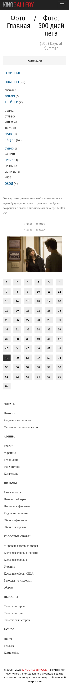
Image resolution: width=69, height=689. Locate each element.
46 (38, 348)
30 (59, 320)
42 (59, 338)
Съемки (9, 148)
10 (38, 291)
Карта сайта (11, 652)
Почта (8, 638)
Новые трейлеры (15, 499)
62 (17, 376)
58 (38, 367)
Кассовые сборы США (19, 573)
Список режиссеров (17, 620)
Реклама (9, 645)
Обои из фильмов (15, 520)
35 (48, 329)
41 (48, 338)
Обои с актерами (15, 527)
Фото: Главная (18, 22)
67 (6, 386)
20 (17, 310)
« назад (28, 223)
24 (59, 310)
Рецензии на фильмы (17, 420)
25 (6, 320)
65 (48, 376)
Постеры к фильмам (17, 506)
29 (48, 320)
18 (59, 301)
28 (38, 320)
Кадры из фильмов (16, 513)
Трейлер (11, 102)
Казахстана (11, 473)
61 (6, 376)
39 (27, 338)
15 (27, 301)
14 (17, 301)
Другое (9, 134)
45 (27, 348)
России (8, 446)
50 (17, 357)
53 (48, 357)
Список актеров (14, 606)
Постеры (12, 82)
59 (48, 367)
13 (6, 301)
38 (17, 338)
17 (48, 301)
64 (38, 376)
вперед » (41, 223)
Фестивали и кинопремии (21, 427)
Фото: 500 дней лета (51, 25)
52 (38, 357)
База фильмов (13, 492)
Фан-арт (10, 96)
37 (6, 338)
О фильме (13, 73)
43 (6, 348)
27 (27, 320)
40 (38, 338)
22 (38, 310)
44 (17, 348)
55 (6, 367)
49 (6, 357)
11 (49, 291)
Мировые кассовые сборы (21, 545)
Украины (10, 452)
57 (27, 367)
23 (48, 310)
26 (17, 320)
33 (27, 329)
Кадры (10, 140)
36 (59, 329)
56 (17, 367)
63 (27, 376)
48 (59, 348)
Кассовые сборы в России (21, 552)
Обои (9, 183)
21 (27, 310)
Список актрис (13, 613)
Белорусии (11, 459)
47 (48, 348)
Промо (9, 160)
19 (6, 310)
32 (17, 329)
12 (59, 291)
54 (59, 357)
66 (59, 376)
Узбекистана (12, 466)
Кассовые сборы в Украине (16, 563)
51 (27, 357)
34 (38, 329)
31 (6, 329)
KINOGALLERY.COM (35, 669)
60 (59, 367)
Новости (9, 413)
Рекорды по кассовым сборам (18, 584)
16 (38, 301)
